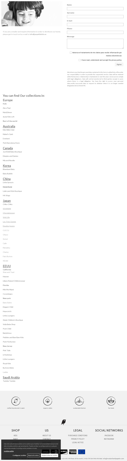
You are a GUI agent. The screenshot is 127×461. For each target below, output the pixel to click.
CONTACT (47, 439)
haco (6, 235)
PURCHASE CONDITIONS (77, 436)
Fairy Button (7, 256)
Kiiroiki (5, 261)
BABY (15, 439)
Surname (70, 13)
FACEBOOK (109, 436)
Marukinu (6, 248)
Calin (5, 243)
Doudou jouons (9, 226)
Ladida (5, 372)
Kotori (5, 239)
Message (70, 37)
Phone (69, 29)
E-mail (69, 21)
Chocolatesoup (9, 213)
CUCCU (6, 230)
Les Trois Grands (9, 222)
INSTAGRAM (109, 439)
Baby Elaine (7, 303)
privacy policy (116, 60)
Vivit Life (6, 217)
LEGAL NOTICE (78, 442)
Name (69, 5)
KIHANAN (7, 209)
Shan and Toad (8, 272)
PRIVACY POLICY (77, 439)
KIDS (15, 436)
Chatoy (6, 252)
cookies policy (9, 451)
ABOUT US (47, 436)
